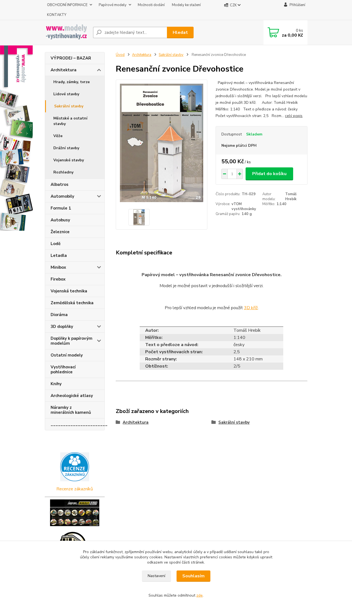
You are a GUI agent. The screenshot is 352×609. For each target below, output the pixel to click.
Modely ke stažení (186, 4)
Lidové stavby (66, 94)
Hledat (180, 32)
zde (199, 595)
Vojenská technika (69, 291)
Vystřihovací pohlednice (63, 369)
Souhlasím (193, 576)
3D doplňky (62, 326)
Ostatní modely (67, 355)
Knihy (56, 384)
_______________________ (78, 424)
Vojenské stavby (68, 160)
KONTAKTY (56, 14)
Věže (57, 135)
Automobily (62, 196)
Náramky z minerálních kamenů (71, 410)
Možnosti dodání (151, 4)
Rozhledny (63, 172)
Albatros (59, 184)
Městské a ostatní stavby (70, 121)
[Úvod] (67, 32)
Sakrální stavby (68, 106)
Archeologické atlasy (72, 395)
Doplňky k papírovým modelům (71, 341)
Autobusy (60, 220)
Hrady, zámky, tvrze (71, 82)
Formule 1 (61, 208)
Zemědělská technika (72, 303)
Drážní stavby (66, 148)
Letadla (59, 255)
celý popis (293, 115)
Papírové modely (113, 4)
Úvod (120, 54)
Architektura (63, 70)
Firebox (58, 279)
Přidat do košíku (269, 174)
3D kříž (251, 308)
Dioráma (59, 314)
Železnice (60, 232)
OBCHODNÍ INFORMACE (67, 4)
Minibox (58, 267)
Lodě (56, 243)
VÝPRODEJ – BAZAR (71, 58)
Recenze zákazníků (74, 489)
